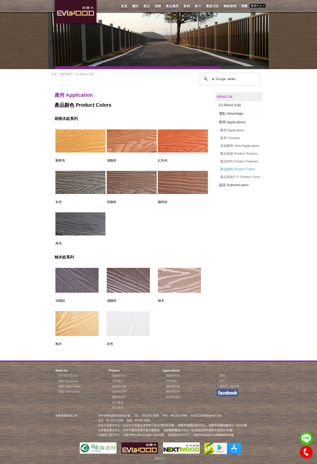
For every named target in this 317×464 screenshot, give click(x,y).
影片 (198, 6)
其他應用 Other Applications (240, 146)
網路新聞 (230, 6)
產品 (146, 6)
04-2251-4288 (306, 452)
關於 (135, 6)
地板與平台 (119, 375)
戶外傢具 (117, 381)
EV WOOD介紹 (68, 375)
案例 (187, 6)
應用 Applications (232, 122)
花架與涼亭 (119, 391)
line (306, 438)
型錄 (158, 6)
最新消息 (212, 6)
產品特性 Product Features (239, 161)
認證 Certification (69, 391)
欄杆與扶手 (119, 397)
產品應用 (172, 6)
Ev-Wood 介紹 (230, 105)
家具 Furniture (230, 138)
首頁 (124, 6)
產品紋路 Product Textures (239, 153)
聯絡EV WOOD (229, 386)
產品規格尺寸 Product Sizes (240, 177)
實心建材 (117, 407)
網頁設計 (160, 458)
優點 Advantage (231, 113)
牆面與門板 (119, 386)
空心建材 (117, 402)
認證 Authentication (234, 185)
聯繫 (244, 6)
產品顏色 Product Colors (237, 169)
